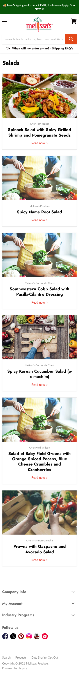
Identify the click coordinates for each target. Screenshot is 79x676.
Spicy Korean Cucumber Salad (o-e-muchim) (39, 373)
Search (6, 657)
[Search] (71, 39)
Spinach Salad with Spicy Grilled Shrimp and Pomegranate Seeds (39, 132)
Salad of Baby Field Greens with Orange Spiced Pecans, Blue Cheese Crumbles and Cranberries (39, 462)
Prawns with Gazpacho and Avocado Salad (39, 549)
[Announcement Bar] (39, 7)
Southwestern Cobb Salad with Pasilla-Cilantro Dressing (39, 291)
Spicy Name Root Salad (39, 212)
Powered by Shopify (14, 668)
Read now (38, 143)
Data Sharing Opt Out (44, 657)
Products (21, 657)
